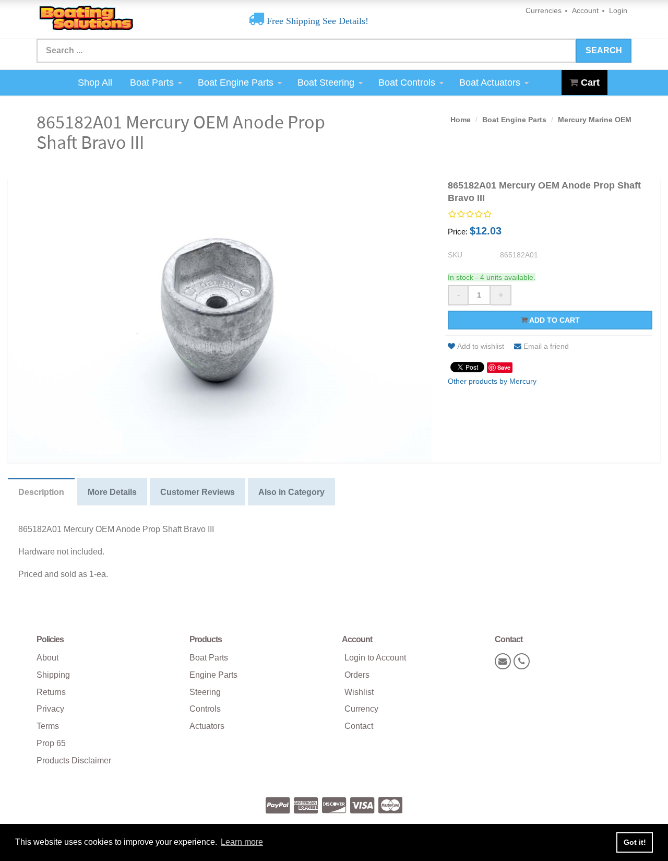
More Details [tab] (112, 492)
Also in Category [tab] (291, 492)
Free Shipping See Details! (316, 21)
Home (460, 119)
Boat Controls (406, 82)
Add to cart (554, 320)
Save (503, 367)
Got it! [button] (635, 842)
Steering (205, 692)
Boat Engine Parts (235, 82)
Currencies (544, 10)
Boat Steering (325, 82)
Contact (358, 726)
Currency (361, 708)
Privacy (50, 708)
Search (604, 50)
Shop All (95, 82)
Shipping (53, 674)
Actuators (206, 726)
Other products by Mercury (492, 381)
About (47, 657)
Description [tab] (41, 492)
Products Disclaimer (74, 760)
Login (618, 10)
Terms (48, 726)
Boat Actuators (489, 82)
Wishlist (359, 692)
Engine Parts (213, 674)
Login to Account (375, 657)
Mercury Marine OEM (594, 119)
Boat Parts (152, 82)
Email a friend (546, 346)
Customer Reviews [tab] (197, 492)
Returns (51, 692)
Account (585, 10)
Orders (356, 674)
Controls (205, 708)
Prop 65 (51, 743)
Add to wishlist (480, 346)
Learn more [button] (242, 842)
